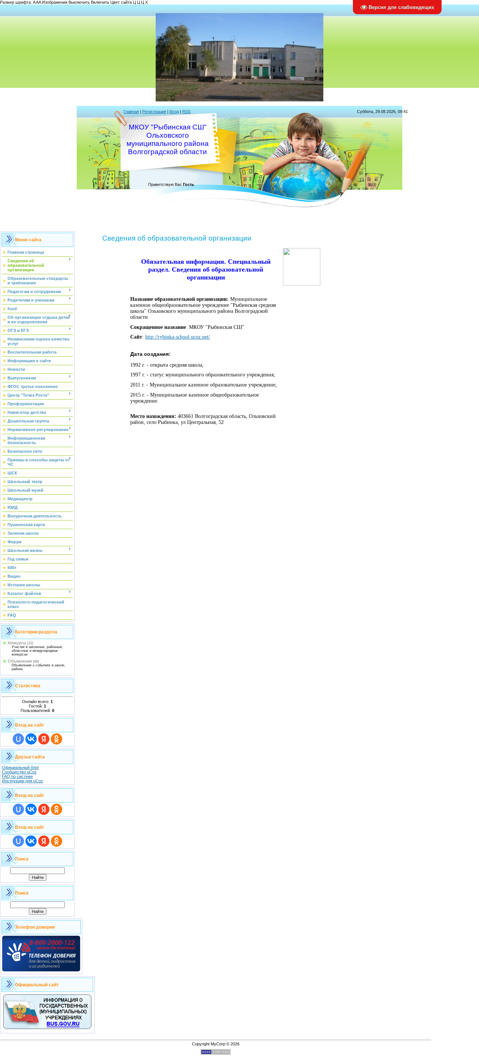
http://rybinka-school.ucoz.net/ (177, 337)
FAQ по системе (17, 776)
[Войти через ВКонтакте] (31, 739)
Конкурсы (17, 643)
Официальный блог (20, 767)
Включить (100, 2)
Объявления (20, 661)
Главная (131, 111)
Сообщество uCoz (19, 772)
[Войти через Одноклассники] (56, 739)
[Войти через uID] (18, 739)
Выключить (79, 2)
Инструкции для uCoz (22, 781)
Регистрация (154, 111)
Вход (174, 111)
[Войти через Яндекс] (43, 739)
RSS (186, 111)
